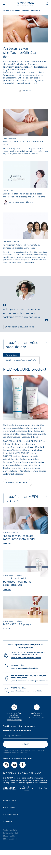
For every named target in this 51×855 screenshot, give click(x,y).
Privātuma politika (10, 830)
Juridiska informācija (10, 833)
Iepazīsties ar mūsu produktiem (22, 345)
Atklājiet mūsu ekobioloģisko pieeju (24, 668)
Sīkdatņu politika (9, 836)
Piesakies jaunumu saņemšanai (17, 730)
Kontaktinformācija (14, 720)
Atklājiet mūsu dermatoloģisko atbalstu (26, 658)
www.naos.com (40, 783)
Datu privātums (21, 752)
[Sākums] (25, 3)
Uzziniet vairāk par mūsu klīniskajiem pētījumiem (29, 681)
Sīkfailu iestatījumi (9, 839)
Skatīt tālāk (7, 543)
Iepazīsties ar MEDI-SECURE (22, 498)
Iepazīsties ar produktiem (17, 483)
